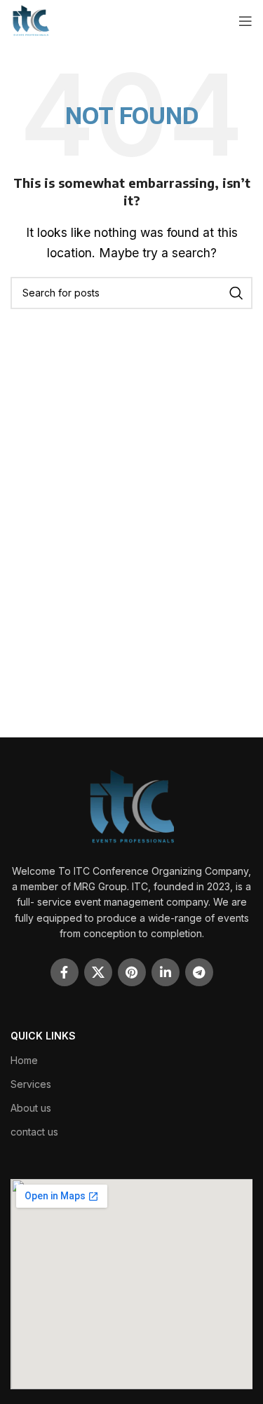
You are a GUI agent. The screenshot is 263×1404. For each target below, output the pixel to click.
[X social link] (98, 972)
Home (24, 1060)
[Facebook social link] (64, 972)
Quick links (43, 1036)
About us (31, 1108)
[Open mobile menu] (245, 21)
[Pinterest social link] (132, 972)
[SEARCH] (236, 293)
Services (31, 1084)
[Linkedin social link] (165, 972)
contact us (34, 1132)
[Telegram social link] (199, 972)
